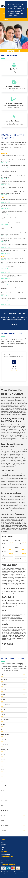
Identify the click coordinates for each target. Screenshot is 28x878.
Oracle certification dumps (17, 633)
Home (2, 842)
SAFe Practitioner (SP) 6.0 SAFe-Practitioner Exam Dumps (14, 271)
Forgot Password (5, 859)
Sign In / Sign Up (5, 860)
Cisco (4, 10)
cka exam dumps (13, 618)
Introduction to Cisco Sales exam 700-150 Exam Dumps (13, 222)
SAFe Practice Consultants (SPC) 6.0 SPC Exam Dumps (13, 262)
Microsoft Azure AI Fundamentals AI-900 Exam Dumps (13, 165)
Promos (3, 847)
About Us (3, 844)
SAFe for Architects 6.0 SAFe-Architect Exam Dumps (12, 303)
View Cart (3, 862)
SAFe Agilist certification (9, 600)
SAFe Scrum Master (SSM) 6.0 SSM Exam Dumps (12, 258)
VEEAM (4, 16)
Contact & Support (5, 854)
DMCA (2, 849)
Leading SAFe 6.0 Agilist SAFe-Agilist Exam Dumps (12, 266)
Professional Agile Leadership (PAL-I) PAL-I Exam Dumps (13, 298)
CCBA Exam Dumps (6, 647)
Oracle (4, 13)
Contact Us (14, 324)
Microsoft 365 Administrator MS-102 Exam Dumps (12, 187)
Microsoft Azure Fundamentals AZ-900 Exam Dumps (12, 155)
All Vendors (5, 19)
